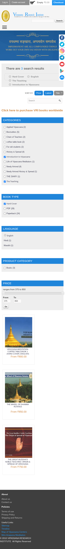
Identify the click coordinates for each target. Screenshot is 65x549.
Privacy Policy (8, 514)
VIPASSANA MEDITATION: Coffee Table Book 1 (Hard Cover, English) (18, 351)
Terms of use (8, 511)
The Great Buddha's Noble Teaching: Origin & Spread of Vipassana (17, 462)
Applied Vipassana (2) (16, 127)
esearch (31, 15)
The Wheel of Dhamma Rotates (18, 405)
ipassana (19, 15)
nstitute (40, 15)
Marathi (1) (8, 245)
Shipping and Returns (12, 518)
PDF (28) (10, 208)
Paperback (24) (13, 213)
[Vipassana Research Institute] (6, 20)
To (15, 297)
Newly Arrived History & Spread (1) (21, 171)
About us (6, 499)
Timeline (6, 529)
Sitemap (5, 525)
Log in (5, 2)
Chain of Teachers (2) (15, 137)
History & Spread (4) (15, 152)
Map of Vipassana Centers (14, 532)
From (5, 297)
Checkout (58, 2)
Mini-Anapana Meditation (13, 535)
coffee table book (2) (15, 142)
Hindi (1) (7, 240)
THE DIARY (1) (13, 176)
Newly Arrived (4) (13, 166)
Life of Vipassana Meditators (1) (20, 161)
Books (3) (10, 268)
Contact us (7, 502)
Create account (18, 2)
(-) (10, 76)
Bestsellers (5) (12, 132)
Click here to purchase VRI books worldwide (32, 110)
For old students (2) (15, 147)
